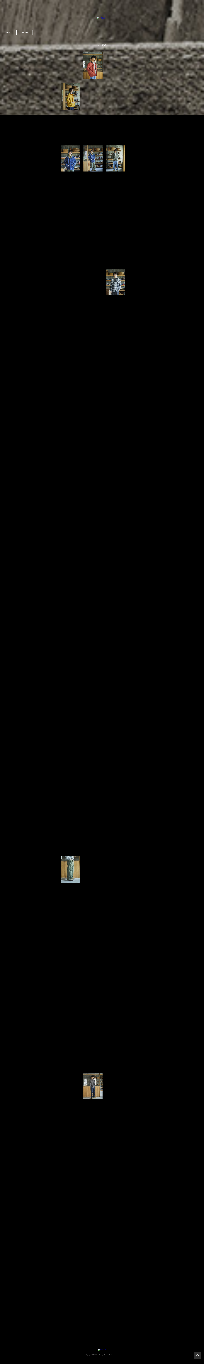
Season (24, 32)
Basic (8, 32)
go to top (197, 1355)
